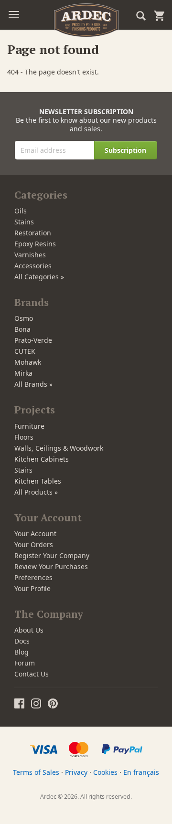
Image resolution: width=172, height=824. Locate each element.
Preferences (33, 577)
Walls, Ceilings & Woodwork (58, 448)
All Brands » (33, 384)
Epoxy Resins (35, 243)
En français (141, 772)
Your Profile (32, 588)
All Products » (36, 492)
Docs (22, 640)
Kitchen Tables (37, 481)
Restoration (32, 232)
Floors (23, 437)
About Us (28, 629)
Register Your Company (51, 555)
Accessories (33, 265)
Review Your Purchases (51, 566)
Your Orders (33, 544)
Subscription (125, 150)
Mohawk (27, 362)
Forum (24, 662)
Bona (22, 329)
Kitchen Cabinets (41, 459)
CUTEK (24, 351)
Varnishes (30, 254)
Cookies (105, 772)
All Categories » (39, 276)
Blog (21, 651)
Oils (20, 210)
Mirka (23, 373)
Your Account (35, 533)
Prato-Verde (33, 340)
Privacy (76, 772)
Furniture (29, 426)
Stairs (23, 470)
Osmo (23, 318)
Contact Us (31, 673)
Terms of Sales (36, 772)
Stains (24, 221)
